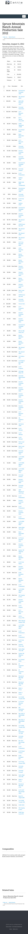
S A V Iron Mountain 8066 (21, 243)
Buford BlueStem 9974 (21, 256)
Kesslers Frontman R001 (21, 152)
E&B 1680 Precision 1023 (21, 102)
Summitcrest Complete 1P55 (22, 92)
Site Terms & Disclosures (17, 926)
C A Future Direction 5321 (21, 539)
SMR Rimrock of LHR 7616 (21, 491)
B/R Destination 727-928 (21, 709)
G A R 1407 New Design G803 (21, 791)
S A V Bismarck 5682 (21, 113)
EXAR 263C (21, 805)
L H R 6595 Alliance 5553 (21, 458)
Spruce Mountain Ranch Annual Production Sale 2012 (13, 896)
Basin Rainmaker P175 (21, 136)
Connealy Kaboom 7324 (21, 452)
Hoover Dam (22, 303)
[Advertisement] (14, 831)
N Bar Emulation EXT (21, 574)
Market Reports (12, 37)
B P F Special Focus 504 (21, 119)
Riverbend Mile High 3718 (21, 677)
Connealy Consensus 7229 (21, 158)
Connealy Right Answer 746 (22, 377)
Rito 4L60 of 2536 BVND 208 (22, 715)
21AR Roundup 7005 (21, 250)
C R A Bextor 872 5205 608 (22, 362)
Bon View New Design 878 (21, 742)
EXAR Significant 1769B (21, 125)
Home (10, 929)
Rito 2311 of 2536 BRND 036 (21, 721)
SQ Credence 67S (21, 419)
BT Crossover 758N (21, 665)
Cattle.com (5, 37)
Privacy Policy (9, 926)
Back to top (15, 929)
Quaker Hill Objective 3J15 (21, 551)
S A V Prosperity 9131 (21, 308)
